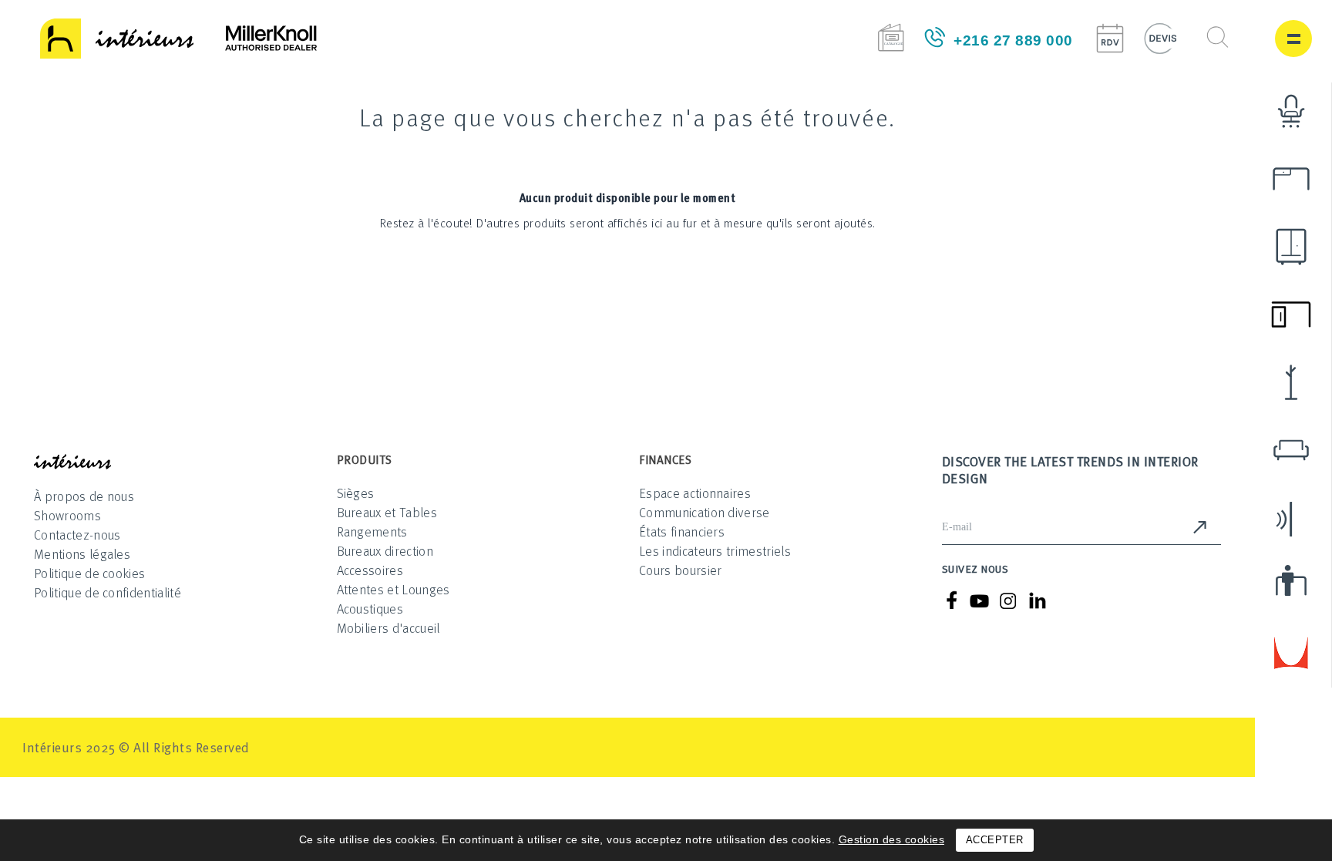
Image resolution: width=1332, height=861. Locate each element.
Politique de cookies (89, 573)
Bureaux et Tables (387, 512)
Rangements (372, 531)
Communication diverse (704, 512)
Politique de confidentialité (107, 592)
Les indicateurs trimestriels (715, 550)
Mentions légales (82, 553)
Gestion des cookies (892, 839)
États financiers (682, 531)
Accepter (995, 840)
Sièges (356, 493)
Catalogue (890, 37)
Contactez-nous (77, 534)
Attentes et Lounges (393, 589)
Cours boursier (680, 570)
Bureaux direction (385, 550)
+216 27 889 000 (1013, 40)
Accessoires (370, 570)
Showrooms (67, 515)
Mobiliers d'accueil (388, 627)
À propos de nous (84, 496)
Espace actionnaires (695, 493)
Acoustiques (370, 608)
